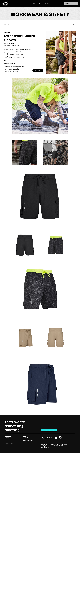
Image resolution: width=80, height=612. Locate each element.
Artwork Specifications (28, 440)
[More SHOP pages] (41, 3)
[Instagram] (56, 437)
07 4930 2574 (8, 436)
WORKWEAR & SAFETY (40, 13)
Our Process (25, 437)
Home (24, 436)
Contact (25, 439)
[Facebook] (60, 437)
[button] (61, 52)
